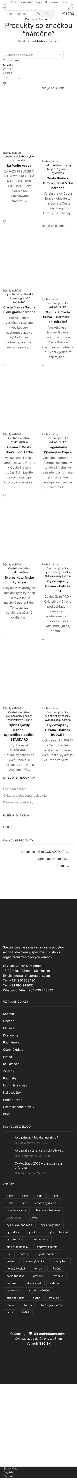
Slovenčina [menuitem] (10, 1468)
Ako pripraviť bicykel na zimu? (36, 1137)
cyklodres (13, 1232)
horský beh (60, 1261)
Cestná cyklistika (57, 303)
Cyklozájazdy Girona (58, 576)
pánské (11, 1283)
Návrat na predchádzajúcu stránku (39, 41)
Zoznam (8, 69)
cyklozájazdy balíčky (57, 572)
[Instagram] (69, 13)
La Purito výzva (19, 166)
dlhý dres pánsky (17, 1246)
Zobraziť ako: (11, 60)
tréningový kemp (52, 1305)
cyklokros (34, 1232)
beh (24, 1203)
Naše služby (12, 1093)
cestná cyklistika (15, 156)
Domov (29, 19)
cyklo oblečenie (58, 1232)
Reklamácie (11, 1064)
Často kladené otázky (18, 1107)
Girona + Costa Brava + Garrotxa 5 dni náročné (57, 317)
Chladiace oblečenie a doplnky (25, 795)
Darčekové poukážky (18, 802)
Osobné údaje (13, 1050)
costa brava (14, 1217)
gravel (10, 1261)
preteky (38, 1276)
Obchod (43, 19)
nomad (37, 1268)
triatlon (11, 1305)
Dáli (9, 1254)
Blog (6, 1114)
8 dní (10, 1203)
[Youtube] (72, 13)
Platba (7, 1057)
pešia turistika (15, 1276)
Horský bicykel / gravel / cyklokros (59, 168)
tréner (28, 1305)
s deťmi (54, 1283)
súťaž (36, 1297)
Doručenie (10, 1035)
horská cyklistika (33, 1261)
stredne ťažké (15, 1297)
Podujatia (9, 1078)
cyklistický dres (50, 1225)
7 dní (55, 1195)
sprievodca (14, 1290)
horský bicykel (16, 1268)
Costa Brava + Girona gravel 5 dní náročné (58, 183)
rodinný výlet (32, 1283)
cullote (34, 1217)
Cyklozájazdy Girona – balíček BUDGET (57, 730)
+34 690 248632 (21, 985)
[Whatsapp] (63, 13)
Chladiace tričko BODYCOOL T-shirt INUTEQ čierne (45, 852)
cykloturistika (52, 165)
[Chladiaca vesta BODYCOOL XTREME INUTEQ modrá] (62, 877)
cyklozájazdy (40, 1239)
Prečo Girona (12, 1100)
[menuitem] (8, 1468)
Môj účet (9, 1028)
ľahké (10, 1312)
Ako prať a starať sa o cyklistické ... (39, 1150)
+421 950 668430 (22, 980)
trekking (54, 1297)
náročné (56, 1268)
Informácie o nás (15, 1085)
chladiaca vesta (16, 1210)
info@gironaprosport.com (31, 976)
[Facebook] (66, 13)
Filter (7, 827)
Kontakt (8, 1014)
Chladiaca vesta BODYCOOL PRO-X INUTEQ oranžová (53, 859)
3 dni (10, 1195)
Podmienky (11, 1042)
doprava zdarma (47, 1246)
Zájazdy (8, 1071)
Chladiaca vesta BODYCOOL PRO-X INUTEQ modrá (62, 866)
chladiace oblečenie (47, 1210)
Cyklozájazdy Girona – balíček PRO (57, 586)
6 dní (40, 1195)
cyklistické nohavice (19, 1225)
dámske (25, 1254)
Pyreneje (57, 1276)
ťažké (25, 1312)
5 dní (25, 1195)
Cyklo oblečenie (14, 789)
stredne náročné (40, 1290)
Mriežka (8, 65)
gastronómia (46, 1254)
